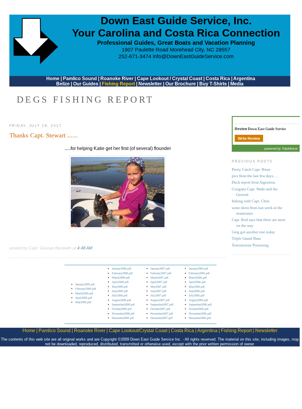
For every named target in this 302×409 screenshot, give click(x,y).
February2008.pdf (122, 273)
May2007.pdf (158, 286)
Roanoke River (116, 78)
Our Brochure (180, 83)
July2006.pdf (196, 295)
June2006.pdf (197, 291)
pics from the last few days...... (255, 176)
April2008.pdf (120, 282)
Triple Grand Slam (246, 239)
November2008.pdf (123, 313)
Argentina (244, 78)
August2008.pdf (121, 300)
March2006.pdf (198, 277)
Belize (63, 83)
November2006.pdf (200, 313)
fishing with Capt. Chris (251, 201)
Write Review (249, 139)
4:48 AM (84, 248)
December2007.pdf (161, 318)
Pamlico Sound (80, 78)
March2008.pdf (121, 277)
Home (52, 78)
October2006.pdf (198, 308)
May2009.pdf (83, 302)
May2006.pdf (197, 286)
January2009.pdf (85, 284)
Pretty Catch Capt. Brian (251, 170)
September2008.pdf (123, 304)
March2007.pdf (159, 277)
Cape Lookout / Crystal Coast (169, 78)
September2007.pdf (161, 304)
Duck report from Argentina (253, 182)
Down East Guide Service (267, 129)
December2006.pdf (200, 318)
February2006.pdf (199, 273)
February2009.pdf (85, 288)
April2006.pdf (197, 282)
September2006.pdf (200, 304)
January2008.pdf (121, 268)
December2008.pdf (123, 318)
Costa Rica (218, 78)
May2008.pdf (120, 286)
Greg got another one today (253, 232)
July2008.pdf (119, 295)
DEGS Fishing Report (85, 99)
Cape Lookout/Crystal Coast (138, 330)
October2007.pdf (160, 308)
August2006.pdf (198, 300)
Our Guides (85, 83)
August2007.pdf (159, 300)
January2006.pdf (198, 268)
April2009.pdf (83, 297)
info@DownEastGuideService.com (193, 56)
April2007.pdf (158, 282)
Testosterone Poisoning (250, 245)
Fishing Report (119, 83)
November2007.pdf (161, 313)
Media (236, 83)
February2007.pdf (160, 273)
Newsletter (150, 83)
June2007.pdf (158, 291)
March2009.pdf (84, 293)
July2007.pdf (158, 295)
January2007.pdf (160, 268)
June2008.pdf (120, 291)
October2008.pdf (121, 308)
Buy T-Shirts (213, 83)
